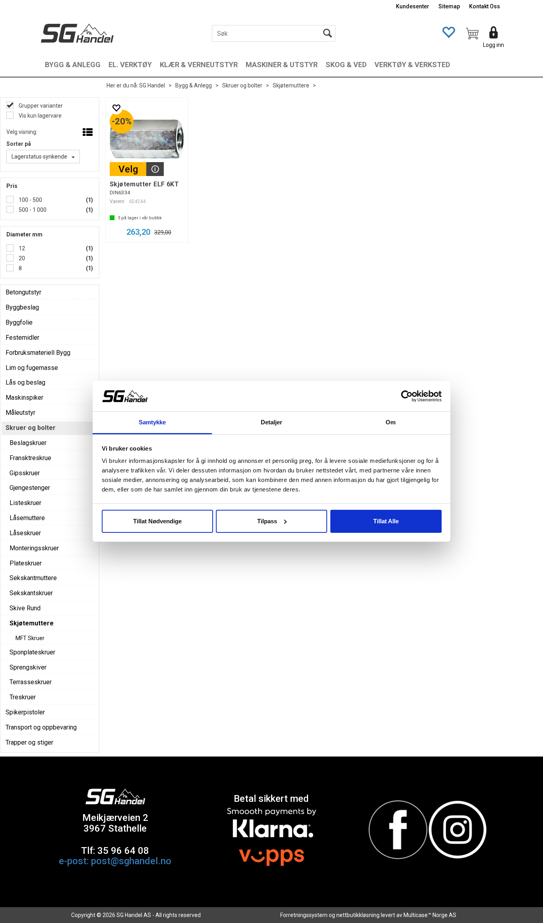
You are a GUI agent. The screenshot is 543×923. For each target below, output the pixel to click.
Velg (128, 169)
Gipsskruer (25, 473)
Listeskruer (25, 503)
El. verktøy (130, 64)
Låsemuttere (27, 518)
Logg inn (493, 45)
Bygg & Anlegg (73, 64)
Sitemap (449, 6)
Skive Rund (25, 608)
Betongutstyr (23, 292)
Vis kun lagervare (39, 115)
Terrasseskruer (31, 682)
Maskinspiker (24, 397)
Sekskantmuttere (33, 578)
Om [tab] (391, 422)
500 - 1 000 (32, 210)
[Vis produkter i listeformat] (87, 133)
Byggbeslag (22, 307)
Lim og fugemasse (32, 368)
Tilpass (267, 521)
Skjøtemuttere (291, 85)
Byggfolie (19, 322)
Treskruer (23, 697)
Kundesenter (412, 6)
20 (21, 258)
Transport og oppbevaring (41, 727)
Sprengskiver (28, 667)
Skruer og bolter (242, 85)
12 (21, 248)
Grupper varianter (40, 106)
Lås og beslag (25, 382)
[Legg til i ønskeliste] (116, 108)
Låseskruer (25, 533)
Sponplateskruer (32, 652)
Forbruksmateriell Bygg (38, 352)
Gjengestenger (30, 487)
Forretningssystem (304, 915)
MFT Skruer (30, 638)
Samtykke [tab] (152, 422)
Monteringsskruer (34, 548)
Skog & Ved (346, 64)
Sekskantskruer (31, 593)
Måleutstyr (20, 412)
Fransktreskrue (30, 458)
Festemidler (22, 337)
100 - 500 (29, 200)
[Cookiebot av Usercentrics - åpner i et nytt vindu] (407, 396)
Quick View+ (155, 169)
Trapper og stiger (29, 742)
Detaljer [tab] (272, 422)
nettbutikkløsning (358, 915)
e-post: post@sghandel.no (115, 861)
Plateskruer (26, 563)
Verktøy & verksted (412, 64)
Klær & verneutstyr (199, 64)
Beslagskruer (28, 443)
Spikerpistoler (25, 712)
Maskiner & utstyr (282, 64)
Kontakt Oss (484, 6)
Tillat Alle (386, 521)
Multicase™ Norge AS (429, 915)
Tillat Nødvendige (157, 521)
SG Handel (152, 85)
